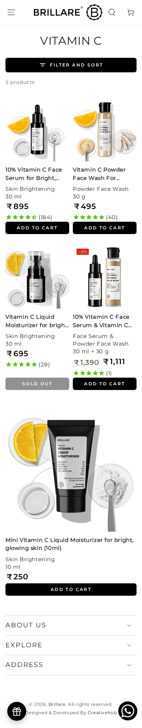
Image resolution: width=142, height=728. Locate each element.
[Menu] (11, 12)
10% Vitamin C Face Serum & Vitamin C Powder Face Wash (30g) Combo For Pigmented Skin (101, 321)
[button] (111, 12)
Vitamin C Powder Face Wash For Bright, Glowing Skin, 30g (103, 174)
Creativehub (102, 712)
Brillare (57, 704)
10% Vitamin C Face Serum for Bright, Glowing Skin (33, 174)
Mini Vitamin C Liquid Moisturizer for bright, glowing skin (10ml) (69, 544)
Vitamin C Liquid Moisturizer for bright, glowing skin (37, 321)
